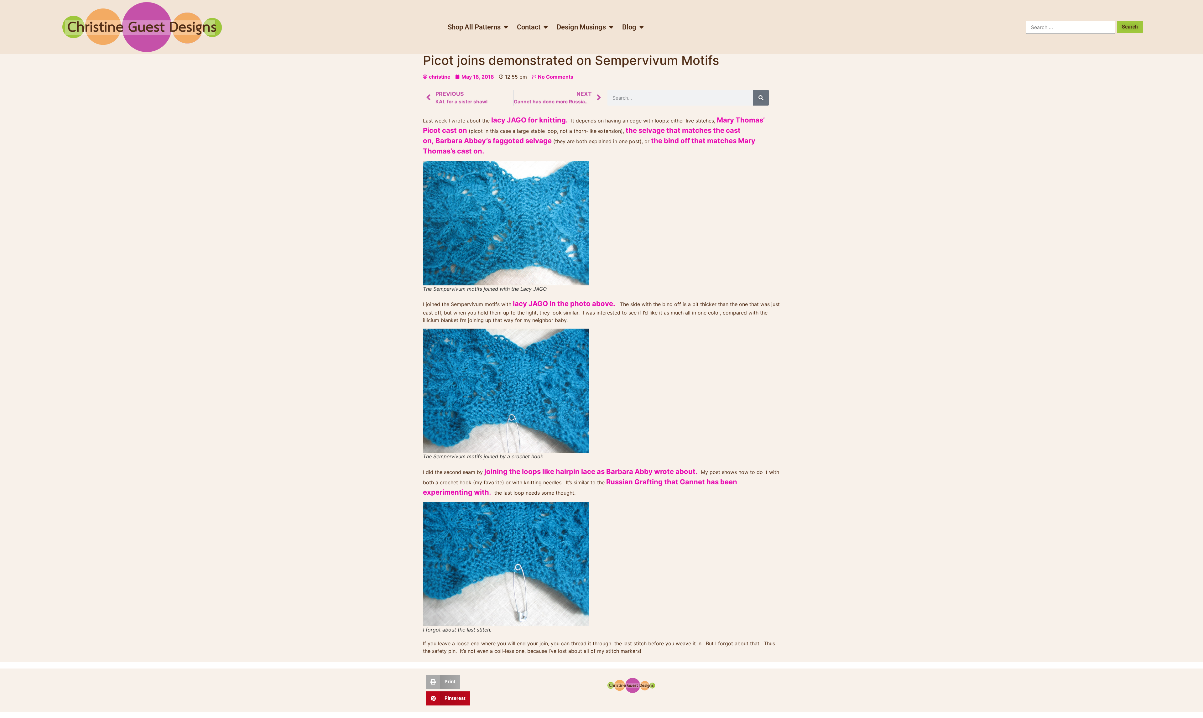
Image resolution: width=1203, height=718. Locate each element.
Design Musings (581, 27)
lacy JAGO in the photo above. (564, 303)
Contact (528, 27)
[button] (443, 682)
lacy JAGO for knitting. (529, 120)
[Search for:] (1070, 27)
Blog (629, 27)
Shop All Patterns (474, 27)
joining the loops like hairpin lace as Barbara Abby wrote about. (591, 471)
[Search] (761, 98)
